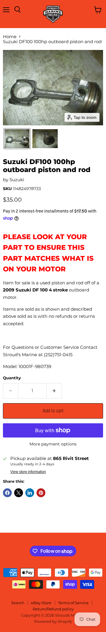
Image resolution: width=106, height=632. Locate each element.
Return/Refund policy (53, 609)
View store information (28, 472)
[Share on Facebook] (7, 492)
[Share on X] (18, 492)
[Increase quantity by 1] (54, 390)
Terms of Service (73, 602)
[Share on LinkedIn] (29, 492)
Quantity (12, 378)
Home (9, 36)
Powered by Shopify (53, 621)
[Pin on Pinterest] (41, 492)
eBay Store (41, 602)
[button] (17, 139)
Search (17, 602)
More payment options (53, 444)
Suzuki (16, 179)
